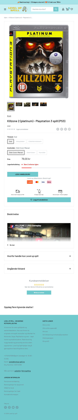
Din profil (46, 341)
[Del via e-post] (69, 129)
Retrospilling (26, 371)
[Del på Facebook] (57, 129)
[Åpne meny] (5, 9)
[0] (67, 9)
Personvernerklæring (11, 381)
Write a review (39, 292)
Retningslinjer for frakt (12, 391)
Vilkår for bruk (9, 388)
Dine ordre (46, 325)
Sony (9, 126)
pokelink (18, 371)
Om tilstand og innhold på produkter (55, 335)
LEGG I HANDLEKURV (22, 174)
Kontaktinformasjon (11, 394)
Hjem (5, 17)
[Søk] (55, 9)
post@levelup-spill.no (17, 362)
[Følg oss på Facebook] (5, 407)
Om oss (45, 331)
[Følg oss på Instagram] (9, 407)
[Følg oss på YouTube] (13, 407)
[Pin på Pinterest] (61, 129)
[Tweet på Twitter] (65, 129)
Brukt (9, 116)
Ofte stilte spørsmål (50, 328)
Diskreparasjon (48, 338)
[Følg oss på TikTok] (17, 407)
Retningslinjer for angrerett (14, 385)
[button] (71, 9)
